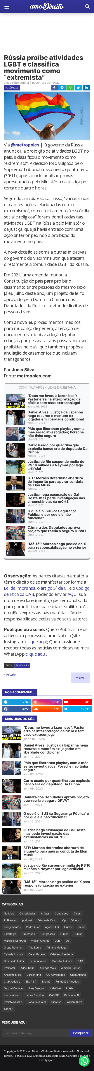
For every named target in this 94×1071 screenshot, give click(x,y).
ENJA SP (31, 981)
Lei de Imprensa (19, 588)
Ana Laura (35, 947)
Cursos (78, 934)
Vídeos (75, 920)
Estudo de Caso (46, 920)
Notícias (9, 913)
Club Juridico (12, 981)
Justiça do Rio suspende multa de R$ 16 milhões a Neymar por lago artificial (56, 465)
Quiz (57, 940)
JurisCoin (55, 988)
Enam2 (46, 981)
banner (8, 1008)
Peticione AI (71, 995)
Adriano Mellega (56, 947)
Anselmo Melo (12, 974)
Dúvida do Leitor (14, 961)
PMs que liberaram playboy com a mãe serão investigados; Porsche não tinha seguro (56, 432)
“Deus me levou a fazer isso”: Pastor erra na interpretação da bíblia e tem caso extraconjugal (54, 399)
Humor (68, 927)
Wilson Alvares (40, 940)
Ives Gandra (36, 988)
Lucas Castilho (35, 995)
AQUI (73, 594)
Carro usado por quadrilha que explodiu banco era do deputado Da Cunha (57, 448)
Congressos (47, 934)
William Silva (74, 1002)
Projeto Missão (13, 1002)
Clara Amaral (78, 974)
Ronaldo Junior (37, 1002)
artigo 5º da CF (54, 588)
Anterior (11, 674)
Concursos (61, 913)
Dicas (76, 913)
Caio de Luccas (13, 954)
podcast (27, 920)
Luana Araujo (12, 995)
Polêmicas (11, 87)
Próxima (79, 678)
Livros (81, 927)
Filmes (64, 934)
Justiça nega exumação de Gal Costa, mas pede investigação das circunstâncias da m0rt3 (56, 498)
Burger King (34, 974)
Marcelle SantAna (15, 940)
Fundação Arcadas (67, 981)
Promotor (9, 968)
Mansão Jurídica (62, 961)
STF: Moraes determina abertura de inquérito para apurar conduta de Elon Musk (55, 481)
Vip (64, 920)
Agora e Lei (52, 927)
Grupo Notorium (13, 947)
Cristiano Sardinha (61, 954)
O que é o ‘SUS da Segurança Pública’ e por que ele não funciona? (52, 514)
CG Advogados (55, 974)
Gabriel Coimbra (14, 988)
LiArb (69, 988)
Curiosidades (27, 913)
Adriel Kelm (27, 968)
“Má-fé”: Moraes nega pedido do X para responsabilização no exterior (57, 545)
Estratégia (10, 934)
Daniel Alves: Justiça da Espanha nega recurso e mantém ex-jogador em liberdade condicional (56, 415)
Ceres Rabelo (36, 954)
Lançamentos (12, 927)
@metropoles (25, 145)
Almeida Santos (70, 968)
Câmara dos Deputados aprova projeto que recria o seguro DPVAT (57, 529)
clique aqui (36, 642)
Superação (28, 934)
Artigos (45, 913)
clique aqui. (36, 654)
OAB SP (54, 995)
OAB (80, 961)
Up (67, 940)
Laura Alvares (38, 961)
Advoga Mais (48, 968)
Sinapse (56, 1002)
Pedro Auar (33, 927)
